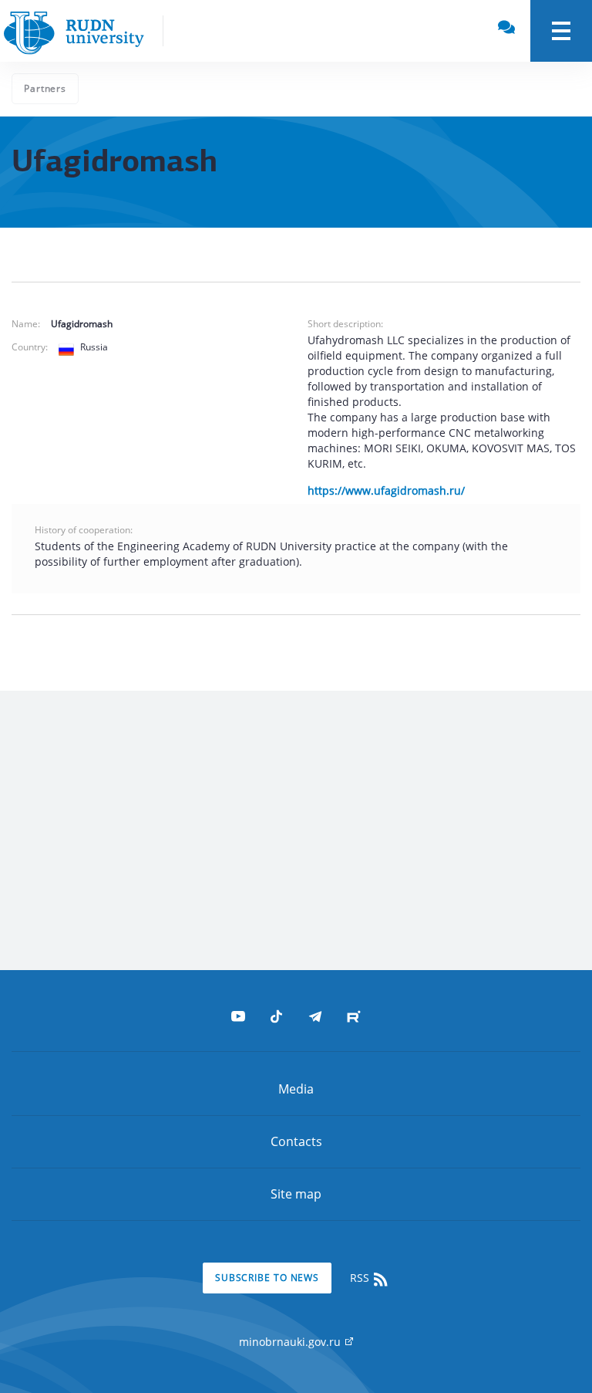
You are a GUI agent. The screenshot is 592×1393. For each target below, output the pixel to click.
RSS (361, 1277)
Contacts (296, 1141)
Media (296, 1089)
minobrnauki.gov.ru (291, 1341)
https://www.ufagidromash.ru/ (386, 490)
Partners (45, 88)
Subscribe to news (267, 1277)
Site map (296, 1194)
